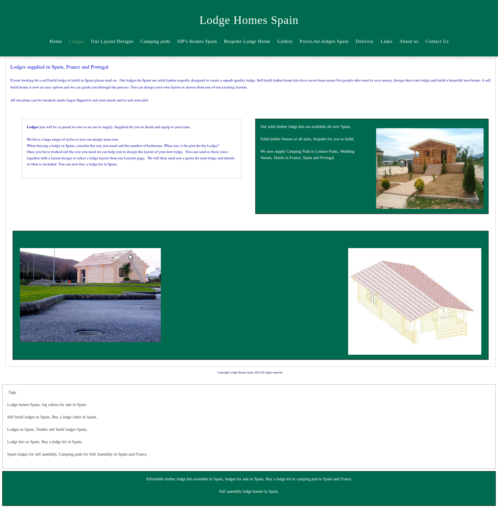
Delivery (365, 41)
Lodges (76, 41)
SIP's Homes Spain (197, 41)
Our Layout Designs (112, 41)
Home (56, 41)
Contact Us (437, 41)
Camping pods (155, 41)
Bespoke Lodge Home (247, 41)
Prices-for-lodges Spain (324, 41)
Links (387, 41)
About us (408, 41)
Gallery (285, 41)
